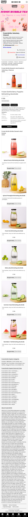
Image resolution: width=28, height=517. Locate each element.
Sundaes (4, 361)
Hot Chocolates (10, 363)
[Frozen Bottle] (4, 2)
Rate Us (9, 126)
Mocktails (4, 363)
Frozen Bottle (9, 371)
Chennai (9, 413)
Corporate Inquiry (7, 506)
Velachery (4, 413)
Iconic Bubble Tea (19, 365)
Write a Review (7, 47)
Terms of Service (13, 505)
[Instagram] (14, 2)
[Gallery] (14, 18)
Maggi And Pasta (10, 365)
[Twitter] (16, 2)
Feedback (5, 505)
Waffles (3, 365)
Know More (14, 105)
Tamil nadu (13, 413)
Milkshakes (9, 361)
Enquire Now (5, 105)
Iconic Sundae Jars (17, 361)
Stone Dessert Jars (19, 363)
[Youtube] (18, 2)
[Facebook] (12, 2)
